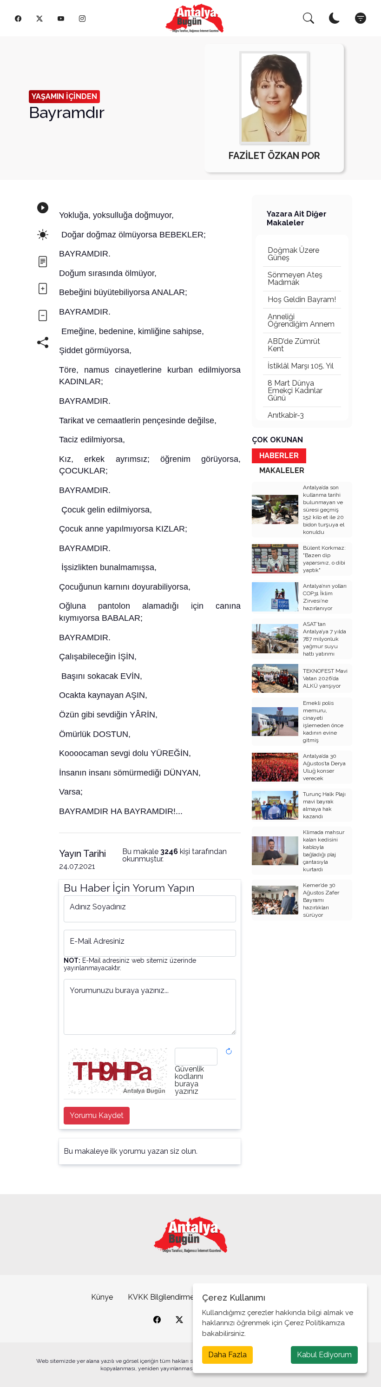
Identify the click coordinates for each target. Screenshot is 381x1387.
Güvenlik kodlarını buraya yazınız (189, 1080)
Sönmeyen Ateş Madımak (295, 278)
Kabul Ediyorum (324, 1354)
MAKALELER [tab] (281, 470)
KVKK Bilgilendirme (161, 1297)
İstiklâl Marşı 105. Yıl (301, 366)
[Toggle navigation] (361, 18)
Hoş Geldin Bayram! (302, 299)
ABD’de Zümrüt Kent (294, 345)
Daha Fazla (227, 1354)
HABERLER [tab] (279, 455)
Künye (102, 1297)
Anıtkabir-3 (286, 415)
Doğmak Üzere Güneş (293, 254)
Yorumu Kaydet (97, 1115)
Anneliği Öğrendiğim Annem (301, 320)
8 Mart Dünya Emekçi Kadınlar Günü (295, 390)
